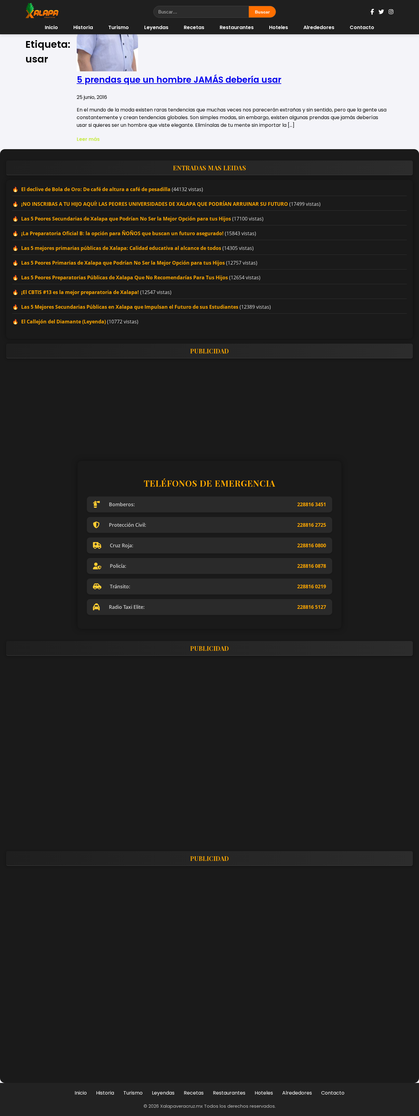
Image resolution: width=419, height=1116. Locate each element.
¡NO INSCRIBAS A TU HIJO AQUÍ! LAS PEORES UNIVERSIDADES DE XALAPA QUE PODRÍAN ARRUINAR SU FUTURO (154, 204)
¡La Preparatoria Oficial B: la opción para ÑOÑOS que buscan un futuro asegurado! (122, 233)
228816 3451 (311, 504)
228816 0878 (311, 566)
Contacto (362, 27)
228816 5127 (311, 607)
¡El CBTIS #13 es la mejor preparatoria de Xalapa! (80, 292)
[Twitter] (381, 12)
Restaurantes (237, 27)
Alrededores (318, 27)
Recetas (194, 27)
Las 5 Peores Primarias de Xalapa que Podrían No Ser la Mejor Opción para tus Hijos (123, 262)
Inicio (51, 27)
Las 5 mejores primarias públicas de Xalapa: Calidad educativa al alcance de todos (121, 248)
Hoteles (278, 27)
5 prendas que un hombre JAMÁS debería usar (179, 80)
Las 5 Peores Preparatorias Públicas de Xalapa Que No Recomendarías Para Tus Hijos (124, 277)
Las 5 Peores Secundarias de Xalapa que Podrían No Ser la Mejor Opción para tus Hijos (126, 218)
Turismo (118, 27)
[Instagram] (391, 12)
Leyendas (156, 27)
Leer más (88, 139)
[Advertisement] (190, 406)
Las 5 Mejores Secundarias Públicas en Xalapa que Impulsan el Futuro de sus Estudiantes (129, 307)
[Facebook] (372, 12)
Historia (83, 27)
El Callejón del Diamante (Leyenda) (63, 321)
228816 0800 (311, 545)
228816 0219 (311, 586)
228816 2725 (311, 525)
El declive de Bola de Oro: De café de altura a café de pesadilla (96, 189)
